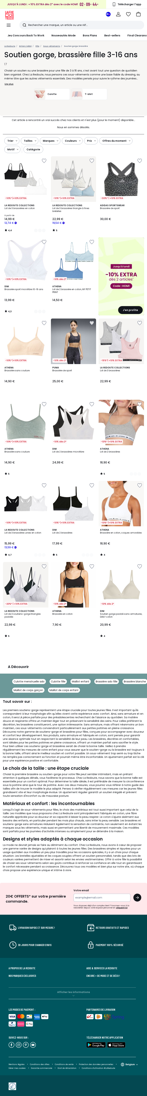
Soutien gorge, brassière (76, 46)
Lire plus (9, 84)
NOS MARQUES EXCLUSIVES (22, 975)
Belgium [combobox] (130, 1064)
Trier (10, 141)
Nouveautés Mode (63, 35)
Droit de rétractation (67, 1068)
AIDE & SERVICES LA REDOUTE (101, 968)
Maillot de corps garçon (28, 690)
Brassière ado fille (106, 681)
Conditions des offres (39, 1064)
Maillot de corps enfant (64, 690)
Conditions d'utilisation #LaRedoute (98, 1068)
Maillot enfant (80, 681)
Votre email (81, 890)
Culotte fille (58, 681)
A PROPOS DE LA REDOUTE (22, 968)
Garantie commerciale (42, 1068)
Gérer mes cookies (17, 1068)
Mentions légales (17, 1064)
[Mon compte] (118, 14)
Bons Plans (90, 35)
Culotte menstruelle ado (29, 681)
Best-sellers (112, 35)
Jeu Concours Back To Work (26, 35)
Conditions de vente (64, 1064)
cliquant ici (121, 907)
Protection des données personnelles (96, 1064)
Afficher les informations (73, 992)
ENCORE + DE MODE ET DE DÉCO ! (103, 975)
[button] (138, 14)
